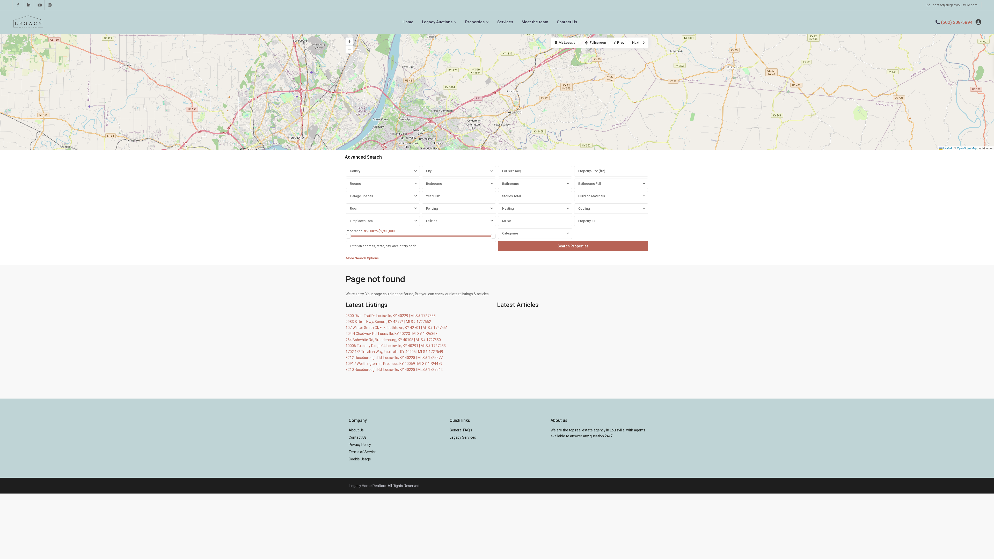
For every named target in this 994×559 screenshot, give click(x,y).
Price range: (354, 231)
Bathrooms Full (589, 184)
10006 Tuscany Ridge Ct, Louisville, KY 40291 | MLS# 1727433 (396, 346)
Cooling (584, 208)
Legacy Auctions (437, 22)
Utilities (431, 221)
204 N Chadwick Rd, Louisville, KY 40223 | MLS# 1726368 (391, 334)
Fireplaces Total (362, 221)
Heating (508, 208)
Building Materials (591, 196)
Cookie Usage (360, 459)
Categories (510, 233)
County (355, 171)
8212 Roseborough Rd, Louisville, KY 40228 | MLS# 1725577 (394, 358)
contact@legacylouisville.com (955, 5)
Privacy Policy (360, 445)
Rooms (355, 184)
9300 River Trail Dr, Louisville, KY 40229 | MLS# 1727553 (391, 316)
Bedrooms (434, 184)
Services (505, 22)
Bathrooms (510, 184)
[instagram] (50, 5)
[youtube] (39, 5)
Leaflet (947, 148)
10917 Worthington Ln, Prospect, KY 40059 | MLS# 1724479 (394, 364)
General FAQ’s (461, 430)
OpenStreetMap (967, 148)
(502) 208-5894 (957, 22)
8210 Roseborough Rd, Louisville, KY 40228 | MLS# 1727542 (394, 369)
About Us (356, 430)
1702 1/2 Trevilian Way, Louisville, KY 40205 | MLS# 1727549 (394, 352)
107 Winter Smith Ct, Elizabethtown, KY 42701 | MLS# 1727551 (397, 328)
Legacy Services (463, 437)
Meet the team (535, 22)
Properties (475, 22)
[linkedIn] (28, 5)
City (429, 171)
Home (408, 22)
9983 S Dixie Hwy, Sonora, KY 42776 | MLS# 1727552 (388, 322)
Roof (353, 208)
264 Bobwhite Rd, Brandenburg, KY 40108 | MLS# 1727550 (393, 340)
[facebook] (18, 5)
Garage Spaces (361, 196)
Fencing (432, 208)
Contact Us (567, 22)
